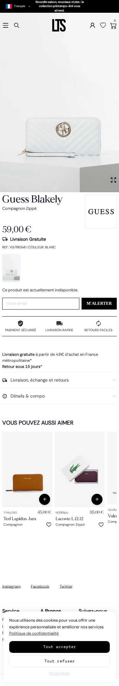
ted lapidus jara (19, 519)
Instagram (11, 586)
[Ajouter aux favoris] (48, 524)
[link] (27, 469)
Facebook (40, 586)
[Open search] (16, 25)
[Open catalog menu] (5, 25)
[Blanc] (11, 267)
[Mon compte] (92, 25)
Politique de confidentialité (34, 633)
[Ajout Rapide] (44, 499)
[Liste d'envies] (103, 25)
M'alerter (99, 303)
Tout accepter (59, 646)
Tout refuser (59, 661)
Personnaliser (59, 673)
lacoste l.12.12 (69, 519)
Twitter (66, 586)
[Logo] (59, 25)
